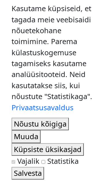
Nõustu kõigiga (40, 124)
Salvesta (28, 173)
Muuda (26, 136)
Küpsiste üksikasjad (48, 149)
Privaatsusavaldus (42, 108)
